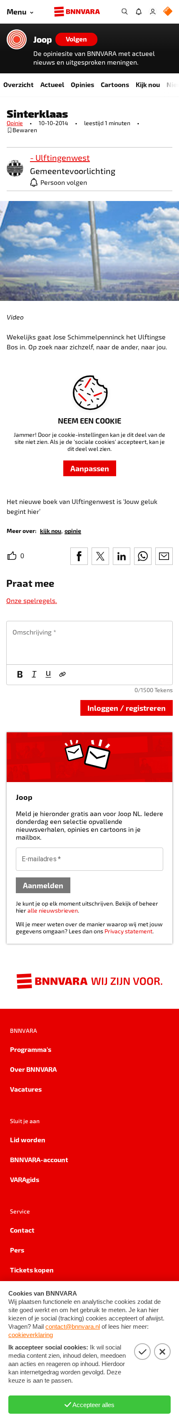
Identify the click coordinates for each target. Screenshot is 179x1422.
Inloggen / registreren (126, 707)
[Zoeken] (124, 11)
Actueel (52, 84)
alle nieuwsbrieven (52, 910)
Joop (42, 39)
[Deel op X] (100, 556)
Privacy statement (128, 931)
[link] (15, 169)
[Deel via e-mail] (164, 556)
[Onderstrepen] (48, 674)
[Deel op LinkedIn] (121, 556)
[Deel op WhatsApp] (142, 556)
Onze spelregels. (31, 600)
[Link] (62, 674)
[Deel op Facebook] (79, 556)
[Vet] (20, 674)
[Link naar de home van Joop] (17, 39)
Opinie (15, 122)
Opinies (82, 84)
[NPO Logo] (167, 12)
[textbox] (89, 642)
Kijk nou (148, 84)
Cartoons (115, 84)
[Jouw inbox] (138, 11)
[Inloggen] (153, 11)
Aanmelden (43, 885)
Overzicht (18, 84)
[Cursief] (34, 674)
